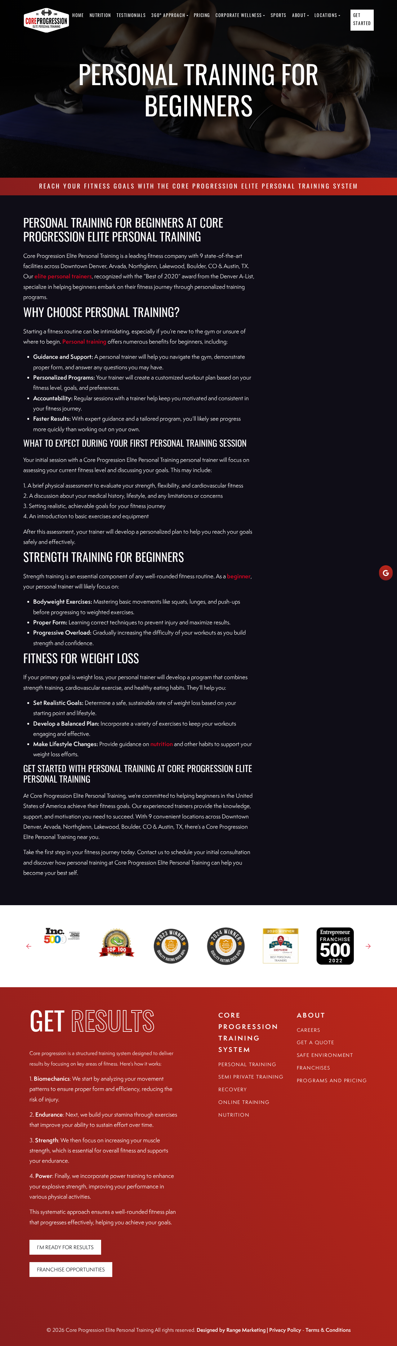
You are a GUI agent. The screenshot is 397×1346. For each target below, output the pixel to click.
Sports (279, 16)
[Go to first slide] (368, 946)
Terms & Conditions (328, 1329)
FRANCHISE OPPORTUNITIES (71, 1269)
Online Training (244, 1102)
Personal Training (247, 1064)
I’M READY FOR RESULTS (65, 1247)
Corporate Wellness (239, 16)
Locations (325, 16)
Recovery (232, 1089)
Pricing (202, 16)
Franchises (314, 1068)
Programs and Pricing (332, 1080)
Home (78, 16)
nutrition (161, 744)
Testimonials (131, 16)
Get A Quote (315, 1042)
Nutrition (100, 16)
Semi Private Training (251, 1077)
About (299, 16)
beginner (239, 576)
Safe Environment (325, 1055)
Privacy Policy (285, 1329)
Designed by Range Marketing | (233, 1329)
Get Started (362, 20)
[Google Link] (386, 572)
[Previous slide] (28, 946)
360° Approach (168, 16)
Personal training (84, 341)
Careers (308, 1030)
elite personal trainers (63, 276)
